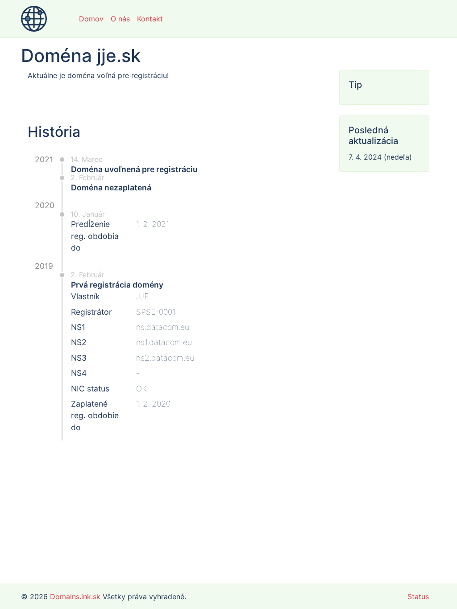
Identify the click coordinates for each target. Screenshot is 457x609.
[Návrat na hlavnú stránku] (34, 19)
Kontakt (150, 18)
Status (418, 596)
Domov (91, 18)
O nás (120, 18)
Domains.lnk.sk (75, 596)
